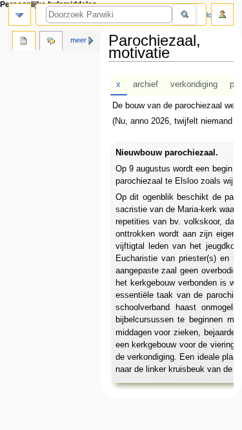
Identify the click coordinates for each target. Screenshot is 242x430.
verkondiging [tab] (193, 84)
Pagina (24, 42)
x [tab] (118, 84)
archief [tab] (145, 84)
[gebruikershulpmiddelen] (222, 14)
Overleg (51, 42)
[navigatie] (19, 14)
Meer (78, 40)
